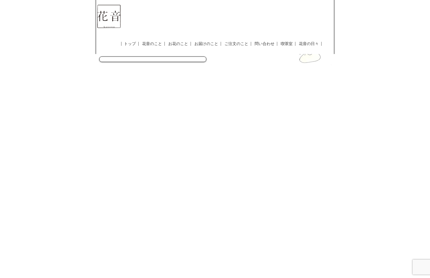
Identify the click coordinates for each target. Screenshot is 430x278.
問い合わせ (264, 44)
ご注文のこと (236, 44)
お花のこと (178, 44)
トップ (130, 44)
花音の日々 (309, 44)
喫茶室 (287, 44)
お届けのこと (206, 44)
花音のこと (152, 44)
